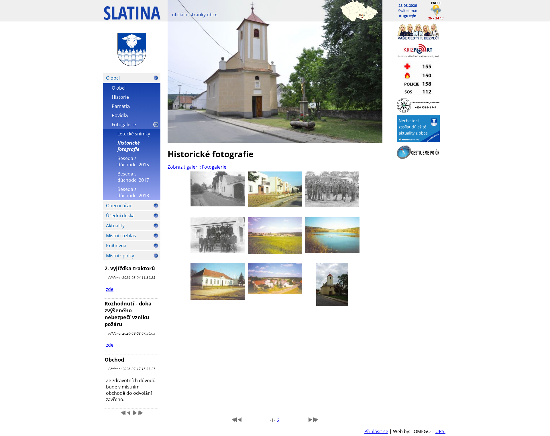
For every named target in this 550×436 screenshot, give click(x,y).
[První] (123, 413)
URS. (440, 431)
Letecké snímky (133, 134)
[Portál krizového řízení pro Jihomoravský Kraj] (418, 57)
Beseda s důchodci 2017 (133, 177)
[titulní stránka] (132, 15)
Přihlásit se (376, 431)
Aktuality (115, 225)
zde (109, 289)
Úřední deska (120, 215)
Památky (121, 106)
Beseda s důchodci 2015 (133, 161)
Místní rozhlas (121, 235)
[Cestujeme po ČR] (418, 157)
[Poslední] (140, 413)
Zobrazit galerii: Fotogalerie (197, 167)
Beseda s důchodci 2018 (133, 192)
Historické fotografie (128, 146)
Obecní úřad (119, 205)
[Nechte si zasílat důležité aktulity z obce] (418, 140)
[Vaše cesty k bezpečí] (418, 38)
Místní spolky (120, 255)
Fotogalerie (124, 124)
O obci (113, 78)
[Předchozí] (129, 413)
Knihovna (116, 245)
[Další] (134, 413)
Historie (120, 97)
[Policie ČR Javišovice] (418, 111)
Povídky (120, 115)
